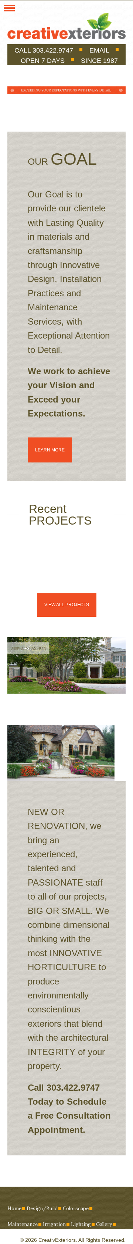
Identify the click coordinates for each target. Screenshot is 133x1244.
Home (14, 1208)
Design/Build (42, 1208)
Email (99, 50)
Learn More (50, 450)
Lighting (81, 1224)
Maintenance (22, 1224)
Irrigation (54, 1224)
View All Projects (66, 604)
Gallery (104, 1224)
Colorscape (76, 1208)
